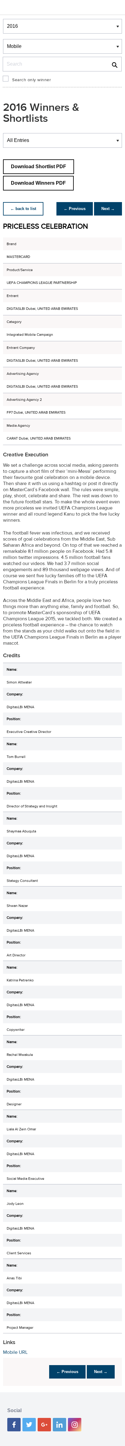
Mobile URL (15, 1352)
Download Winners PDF (38, 183)
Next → (108, 208)
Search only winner (31, 80)
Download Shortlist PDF (38, 166)
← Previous (75, 208)
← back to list (23, 208)
